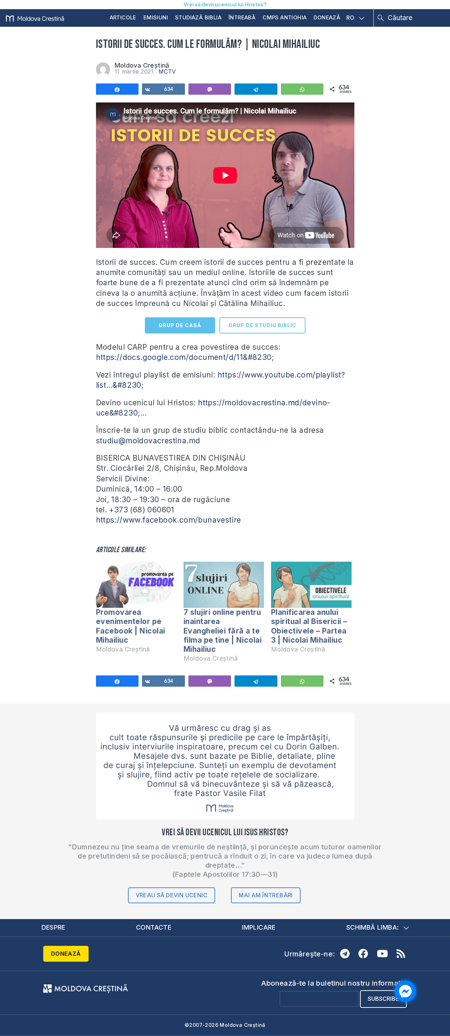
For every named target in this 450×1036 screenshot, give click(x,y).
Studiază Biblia (198, 17)
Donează (327, 17)
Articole (123, 17)
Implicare (259, 927)
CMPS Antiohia (285, 17)
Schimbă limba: (372, 927)
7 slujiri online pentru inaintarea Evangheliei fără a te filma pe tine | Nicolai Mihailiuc (223, 631)
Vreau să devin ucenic (171, 895)
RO (350, 17)
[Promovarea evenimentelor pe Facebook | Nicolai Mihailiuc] (136, 585)
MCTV (167, 71)
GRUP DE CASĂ (180, 325)
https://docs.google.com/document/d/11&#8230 (184, 357)
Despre (53, 927)
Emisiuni (155, 17)
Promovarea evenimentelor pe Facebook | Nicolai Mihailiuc (130, 626)
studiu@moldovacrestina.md (148, 440)
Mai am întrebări (265, 895)
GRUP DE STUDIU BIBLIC (262, 325)
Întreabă (242, 17)
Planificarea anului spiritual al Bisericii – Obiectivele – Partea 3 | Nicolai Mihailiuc (309, 626)
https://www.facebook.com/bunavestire (168, 520)
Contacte (153, 927)
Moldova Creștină (142, 65)
